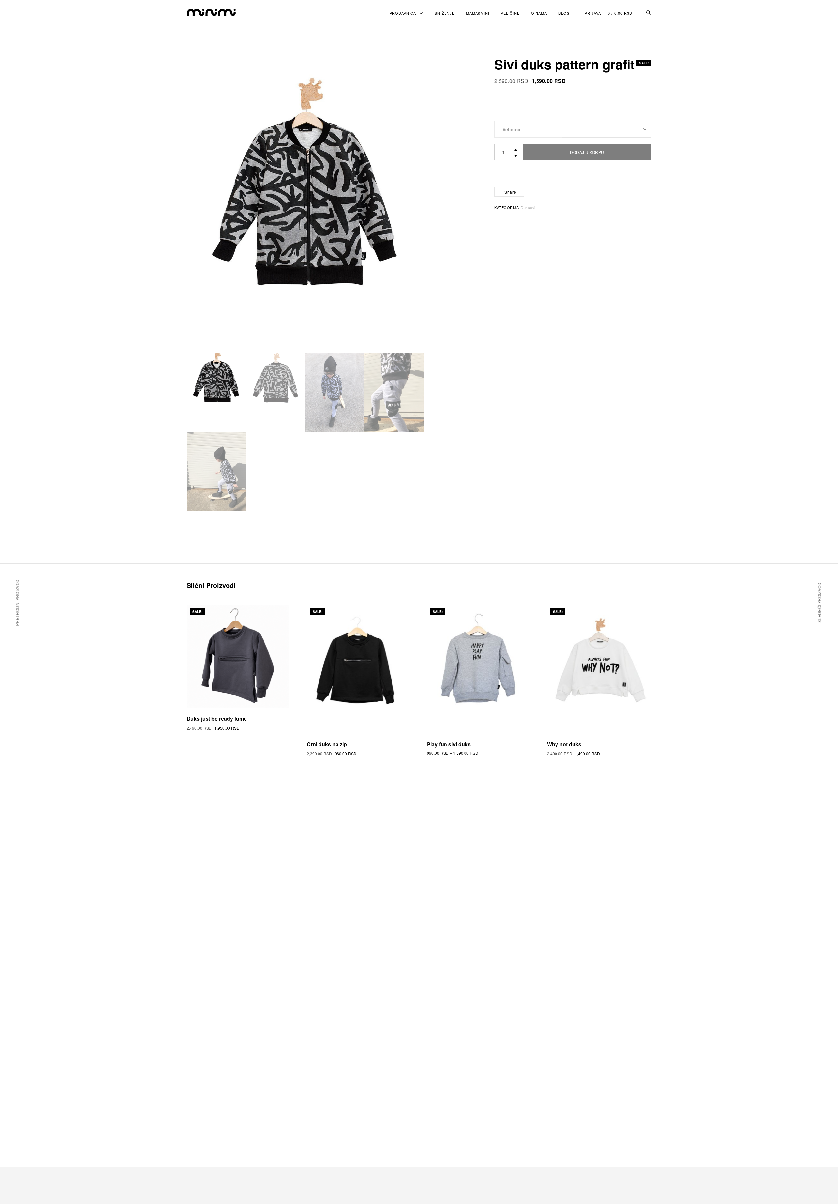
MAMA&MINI (477, 13)
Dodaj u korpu (587, 152)
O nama (539, 13)
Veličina (511, 129)
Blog (564, 13)
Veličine (510, 13)
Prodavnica (403, 13)
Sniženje (445, 13)
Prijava (593, 13)
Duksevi (528, 207)
